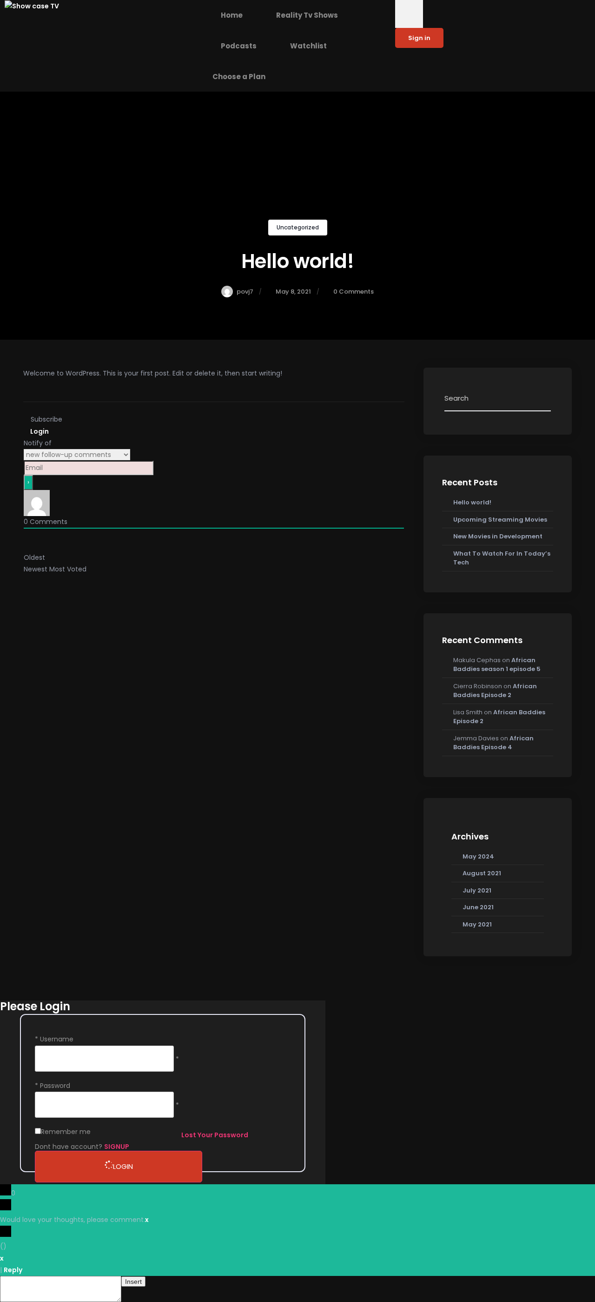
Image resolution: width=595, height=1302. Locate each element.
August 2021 (482, 873)
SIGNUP (116, 1146)
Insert (133, 1281)
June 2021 (478, 907)
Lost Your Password (214, 1135)
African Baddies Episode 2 (495, 691)
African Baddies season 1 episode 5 (497, 665)
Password (55, 1085)
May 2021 (477, 924)
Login (39, 431)
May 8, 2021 (293, 291)
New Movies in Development (497, 536)
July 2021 (477, 890)
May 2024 (478, 856)
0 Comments (353, 291)
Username (56, 1039)
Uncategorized (298, 227)
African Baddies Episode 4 (493, 743)
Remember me (66, 1131)
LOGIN (123, 1166)
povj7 (245, 291)
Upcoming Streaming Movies (500, 519)
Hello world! (472, 502)
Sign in (419, 38)
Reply (13, 1270)
